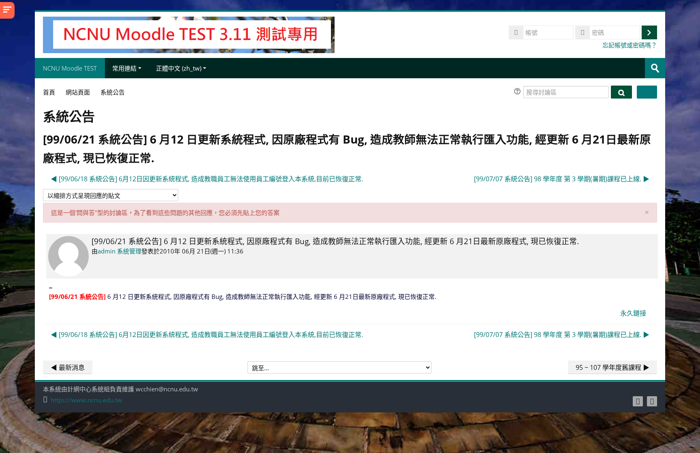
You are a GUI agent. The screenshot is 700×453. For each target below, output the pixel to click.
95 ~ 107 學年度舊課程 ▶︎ (612, 367)
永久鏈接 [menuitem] (633, 313)
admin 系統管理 (119, 251)
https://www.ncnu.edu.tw (86, 400)
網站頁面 (78, 92)
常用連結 (124, 68)
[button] (518, 92)
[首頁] (189, 34)
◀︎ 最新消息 (68, 367)
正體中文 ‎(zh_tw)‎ (178, 68)
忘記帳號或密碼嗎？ (629, 45)
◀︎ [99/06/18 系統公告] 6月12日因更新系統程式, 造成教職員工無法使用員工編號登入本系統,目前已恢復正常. (207, 178)
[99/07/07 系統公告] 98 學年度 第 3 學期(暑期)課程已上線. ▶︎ (561, 178)
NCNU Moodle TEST (70, 68)
